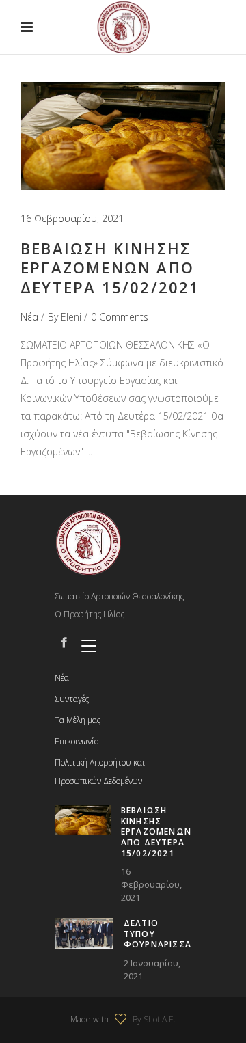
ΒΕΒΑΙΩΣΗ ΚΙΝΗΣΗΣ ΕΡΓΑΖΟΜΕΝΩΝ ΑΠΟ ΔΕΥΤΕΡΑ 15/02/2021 (110, 267)
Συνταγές (72, 699)
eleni (71, 316)
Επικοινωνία (77, 741)
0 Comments (119, 316)
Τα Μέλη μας (77, 720)
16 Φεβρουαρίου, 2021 (72, 218)
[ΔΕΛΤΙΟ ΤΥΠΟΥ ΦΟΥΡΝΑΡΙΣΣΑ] (84, 933)
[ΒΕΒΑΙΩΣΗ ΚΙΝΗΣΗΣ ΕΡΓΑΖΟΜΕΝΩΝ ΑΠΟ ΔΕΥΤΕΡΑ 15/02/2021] (123, 136)
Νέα (29, 316)
